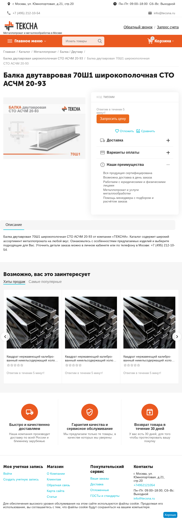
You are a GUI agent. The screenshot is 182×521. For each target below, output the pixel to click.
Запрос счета (168, 27)
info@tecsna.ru (144, 498)
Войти (7, 473)
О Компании (56, 473)
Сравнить (148, 131)
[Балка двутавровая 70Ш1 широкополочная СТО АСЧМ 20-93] (44, 128)
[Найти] (99, 41)
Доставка (96, 484)
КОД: (100, 97)
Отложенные (99, 490)
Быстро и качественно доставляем (29, 427)
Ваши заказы (99, 478)
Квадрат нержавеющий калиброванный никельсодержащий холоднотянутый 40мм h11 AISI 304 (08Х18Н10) (148, 358)
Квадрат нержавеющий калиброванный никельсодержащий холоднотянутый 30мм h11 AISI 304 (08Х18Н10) (32, 358)
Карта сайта (55, 491)
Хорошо (170, 515)
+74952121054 (144, 485)
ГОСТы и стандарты (104, 495)
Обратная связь (58, 485)
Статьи (52, 496)
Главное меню (28, 41)
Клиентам (54, 479)
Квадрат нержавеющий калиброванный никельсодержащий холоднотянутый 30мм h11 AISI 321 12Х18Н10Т (90, 358)
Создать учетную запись (21, 479)
